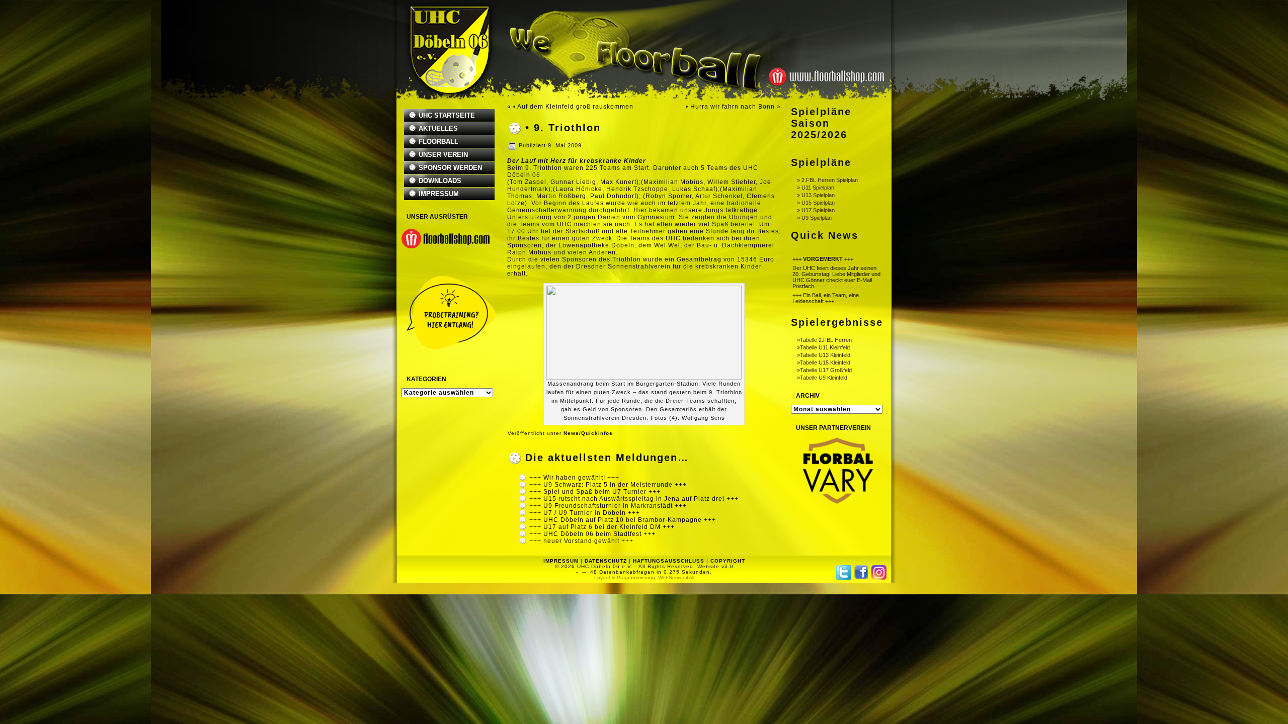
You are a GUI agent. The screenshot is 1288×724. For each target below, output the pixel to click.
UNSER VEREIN (443, 154)
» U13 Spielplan (816, 195)
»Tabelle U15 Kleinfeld (823, 362)
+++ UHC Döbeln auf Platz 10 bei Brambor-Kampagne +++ (622, 519)
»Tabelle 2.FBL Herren (824, 340)
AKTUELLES (438, 128)
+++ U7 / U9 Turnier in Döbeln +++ (584, 512)
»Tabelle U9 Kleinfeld (822, 378)
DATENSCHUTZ (606, 561)
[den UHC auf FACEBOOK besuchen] (861, 572)
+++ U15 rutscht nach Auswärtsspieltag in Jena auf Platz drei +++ (634, 498)
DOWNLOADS (440, 181)
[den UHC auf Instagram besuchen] (879, 572)
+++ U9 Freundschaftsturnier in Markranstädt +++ (608, 505)
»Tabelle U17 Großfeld (824, 370)
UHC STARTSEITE (447, 115)
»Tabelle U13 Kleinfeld (823, 355)
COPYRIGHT (727, 561)
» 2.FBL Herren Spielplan (827, 180)
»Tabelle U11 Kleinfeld (823, 347)
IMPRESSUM (439, 194)
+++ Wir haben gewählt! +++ (574, 477)
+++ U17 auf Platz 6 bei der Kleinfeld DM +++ (602, 526)
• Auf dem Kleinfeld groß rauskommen (573, 106)
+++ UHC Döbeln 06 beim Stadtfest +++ (592, 533)
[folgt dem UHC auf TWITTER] (843, 572)
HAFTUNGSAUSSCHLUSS (668, 561)
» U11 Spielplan (815, 188)
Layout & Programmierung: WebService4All (644, 577)
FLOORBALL (438, 141)
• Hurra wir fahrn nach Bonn (730, 106)
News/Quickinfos (588, 433)
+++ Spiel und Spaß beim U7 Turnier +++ (595, 491)
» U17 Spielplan (816, 210)
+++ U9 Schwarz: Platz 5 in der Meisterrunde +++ (608, 484)
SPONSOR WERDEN (450, 167)
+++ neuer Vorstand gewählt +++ (581, 541)
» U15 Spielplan (816, 203)
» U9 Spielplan (814, 218)
